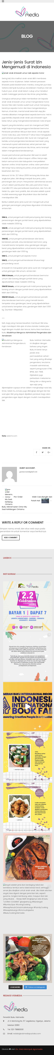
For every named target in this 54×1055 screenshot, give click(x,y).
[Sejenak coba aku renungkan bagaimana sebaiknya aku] (27, 656)
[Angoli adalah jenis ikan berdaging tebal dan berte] (27, 908)
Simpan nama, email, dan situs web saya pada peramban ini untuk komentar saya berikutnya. (23, 530)
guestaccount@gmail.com (28, 472)
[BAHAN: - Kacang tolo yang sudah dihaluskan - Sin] (27, 807)
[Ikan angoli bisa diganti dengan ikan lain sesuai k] (27, 857)
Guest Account (27, 468)
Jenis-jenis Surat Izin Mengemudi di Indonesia (26, 64)
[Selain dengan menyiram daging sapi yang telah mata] (27, 958)
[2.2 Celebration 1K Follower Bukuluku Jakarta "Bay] (27, 605)
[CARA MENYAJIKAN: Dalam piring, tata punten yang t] (27, 757)
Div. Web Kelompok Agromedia (29, 1049)
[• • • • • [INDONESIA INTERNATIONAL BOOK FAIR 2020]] (27, 706)
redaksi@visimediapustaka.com (27, 1033)
